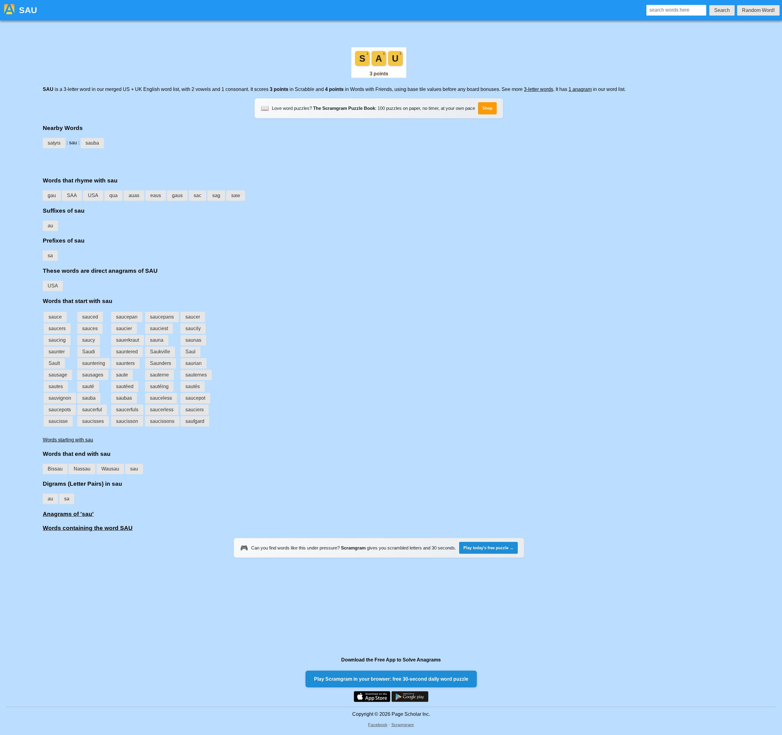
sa (50, 255)
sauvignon (60, 398)
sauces (90, 328)
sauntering (93, 363)
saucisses (93, 421)
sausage (58, 374)
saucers (57, 328)
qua (113, 195)
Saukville (160, 351)
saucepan (126, 316)
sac (197, 195)
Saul (190, 351)
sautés (192, 386)
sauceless (161, 398)
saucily (193, 328)
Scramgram (402, 724)
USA (93, 195)
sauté (88, 386)
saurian (193, 363)
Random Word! (758, 10)
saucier (124, 328)
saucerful (92, 409)
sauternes (196, 374)
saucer (192, 316)
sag (216, 195)
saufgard (194, 421)
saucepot (195, 398)
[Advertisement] (379, 160)
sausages (92, 374)
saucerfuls (127, 409)
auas (134, 195)
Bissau (55, 468)
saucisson (127, 421)
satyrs (54, 143)
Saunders (160, 363)
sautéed (124, 386)
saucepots (60, 409)
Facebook (377, 724)
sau (134, 468)
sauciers (194, 409)
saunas (193, 340)
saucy (88, 340)
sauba (92, 143)
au (50, 225)
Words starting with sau (68, 439)
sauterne (159, 374)
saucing (57, 340)
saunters (125, 363)
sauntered (127, 351)
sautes (56, 386)
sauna (156, 340)
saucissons (162, 421)
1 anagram (580, 89)
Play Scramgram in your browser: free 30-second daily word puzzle (391, 679)
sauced (90, 316)
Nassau (82, 468)
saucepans (162, 316)
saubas (124, 398)
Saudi (88, 351)
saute (122, 374)
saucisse (58, 421)
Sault (54, 363)
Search (722, 10)
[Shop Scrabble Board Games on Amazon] (378, 76)
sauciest (159, 328)
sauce (55, 316)
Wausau (110, 468)
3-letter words (538, 89)
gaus (177, 195)
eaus (155, 195)
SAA (72, 195)
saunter (57, 351)
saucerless (162, 409)
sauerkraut (127, 340)
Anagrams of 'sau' (68, 514)
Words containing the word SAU (88, 528)
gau (52, 195)
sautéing (159, 386)
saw (235, 195)
